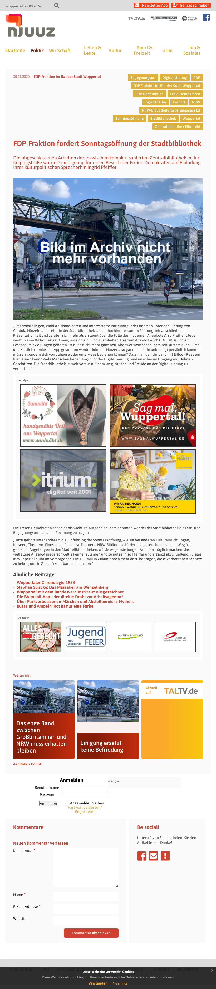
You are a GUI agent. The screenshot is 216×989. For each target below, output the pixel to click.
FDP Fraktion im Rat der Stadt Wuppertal (166, 86)
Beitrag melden (165, 856)
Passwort (47, 795)
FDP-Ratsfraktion (149, 94)
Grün (167, 50)
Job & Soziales (191, 50)
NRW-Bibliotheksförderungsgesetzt (171, 110)
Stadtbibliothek (163, 118)
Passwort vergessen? (85, 807)
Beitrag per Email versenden (153, 856)
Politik (37, 50)
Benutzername (47, 787)
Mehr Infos (120, 983)
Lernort (179, 102)
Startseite (15, 50)
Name (19, 894)
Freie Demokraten (185, 94)
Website (20, 918)
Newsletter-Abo (155, 5)
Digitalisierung (174, 77)
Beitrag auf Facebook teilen (141, 856)
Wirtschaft (60, 50)
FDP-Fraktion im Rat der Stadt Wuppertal (67, 76)
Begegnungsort (143, 77)
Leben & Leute (92, 50)
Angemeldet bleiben (87, 803)
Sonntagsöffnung (130, 118)
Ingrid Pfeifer (155, 102)
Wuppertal (191, 118)
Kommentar (24, 850)
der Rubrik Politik (27, 764)
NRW (196, 102)
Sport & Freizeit (143, 50)
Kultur (115, 50)
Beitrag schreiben (194, 5)
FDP (197, 77)
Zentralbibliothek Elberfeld (177, 126)
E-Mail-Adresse (26, 906)
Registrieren (85, 811)
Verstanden (98, 983)
